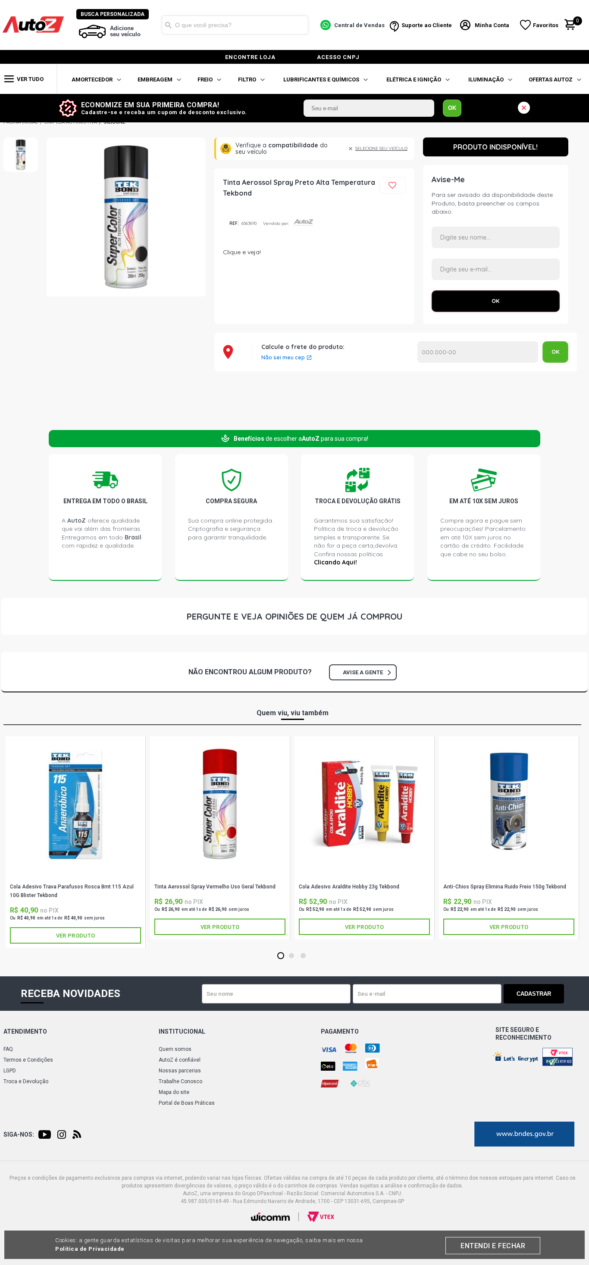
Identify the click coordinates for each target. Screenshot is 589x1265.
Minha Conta (492, 25)
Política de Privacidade (90, 1249)
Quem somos (175, 1049)
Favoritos (545, 25)
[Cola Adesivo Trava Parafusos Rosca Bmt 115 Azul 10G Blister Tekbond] (75, 804)
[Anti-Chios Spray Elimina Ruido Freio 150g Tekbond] (509, 804)
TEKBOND (75, 875)
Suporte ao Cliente (426, 25)
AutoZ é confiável (180, 1060)
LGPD (9, 1071)
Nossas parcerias (180, 1071)
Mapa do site (174, 1092)
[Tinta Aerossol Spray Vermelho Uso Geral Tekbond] (220, 804)
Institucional (182, 1031)
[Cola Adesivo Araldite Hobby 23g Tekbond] (364, 804)
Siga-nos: (18, 1134)
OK (452, 108)
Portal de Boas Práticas (187, 1103)
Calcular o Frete (477, 352)
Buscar (168, 25)
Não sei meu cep (283, 357)
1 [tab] (280, 956)
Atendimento (25, 1031)
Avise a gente (363, 672)
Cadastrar (534, 994)
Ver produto (75, 935)
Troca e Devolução (25, 1081)
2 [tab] (291, 956)
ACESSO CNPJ (338, 57)
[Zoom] (20, 154)
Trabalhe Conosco (180, 1081)
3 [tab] (302, 956)
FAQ (8, 1049)
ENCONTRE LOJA (250, 57)
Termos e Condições (28, 1060)
